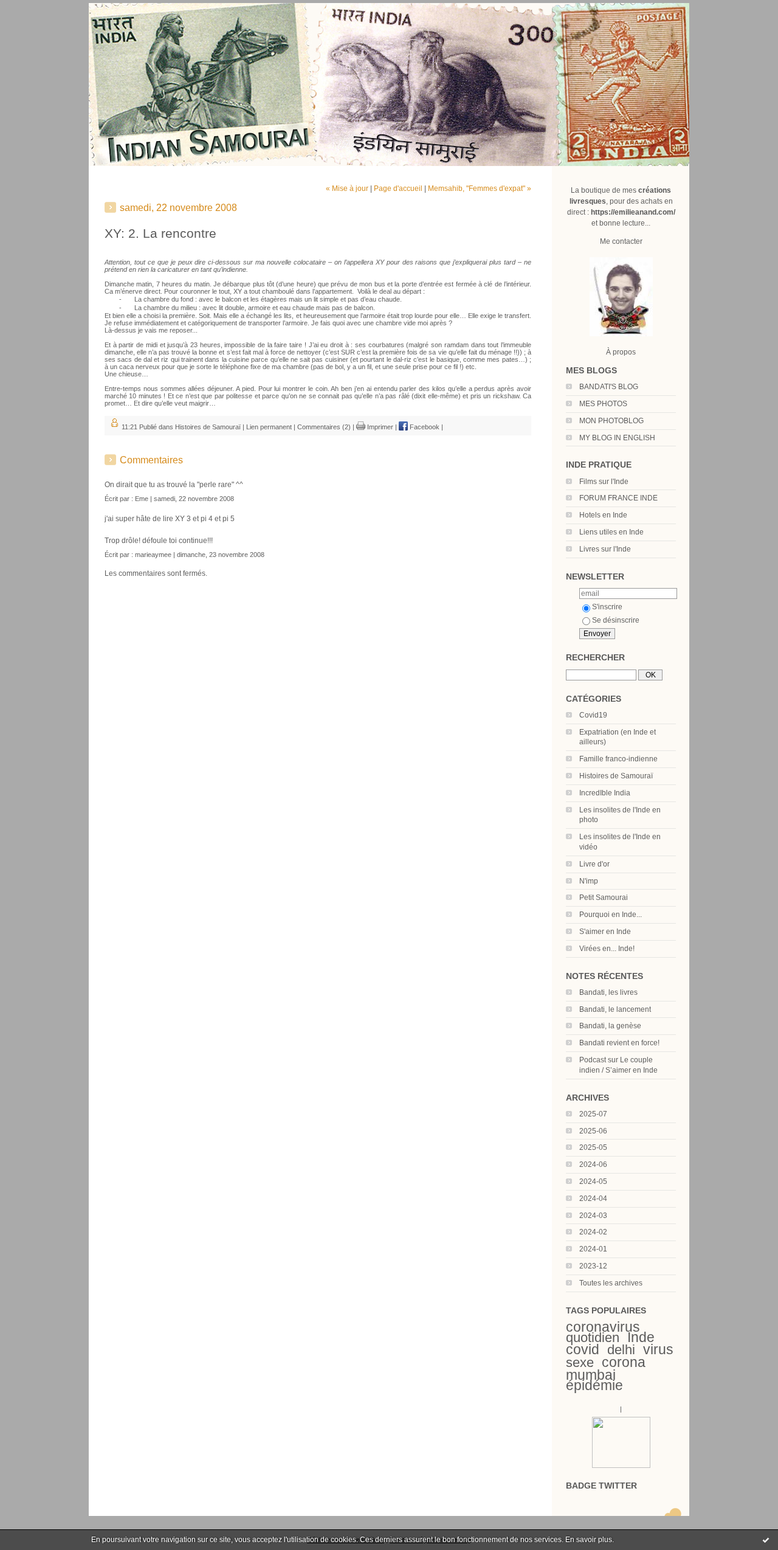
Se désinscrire (615, 620)
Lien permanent (269, 427)
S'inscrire (607, 607)
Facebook (423, 427)
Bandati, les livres (608, 992)
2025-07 (593, 1114)
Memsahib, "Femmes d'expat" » (479, 188)
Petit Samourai (603, 897)
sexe (580, 1362)
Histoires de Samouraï (616, 776)
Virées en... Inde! (607, 948)
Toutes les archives (610, 1283)
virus (658, 1349)
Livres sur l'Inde (605, 549)
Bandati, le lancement (615, 1009)
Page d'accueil (398, 188)
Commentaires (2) (324, 427)
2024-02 (593, 1232)
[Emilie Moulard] (621, 1465)
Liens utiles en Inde (611, 532)
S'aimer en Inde (605, 931)
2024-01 (593, 1249)
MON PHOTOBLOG (611, 421)
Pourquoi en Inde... (610, 914)
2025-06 (593, 1131)
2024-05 (593, 1181)
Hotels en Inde (603, 515)
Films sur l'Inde (603, 481)
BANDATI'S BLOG (608, 386)
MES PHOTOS (603, 404)
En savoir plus (588, 1539)
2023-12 (593, 1266)
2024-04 (593, 1198)
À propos (621, 352)
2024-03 (593, 1215)
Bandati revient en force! (619, 1043)
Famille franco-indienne (618, 759)
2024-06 (593, 1164)
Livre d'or (594, 864)
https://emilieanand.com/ (633, 212)
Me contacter (621, 241)
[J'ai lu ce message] (766, 1540)
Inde (641, 1337)
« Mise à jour (347, 188)
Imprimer (379, 427)
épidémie (594, 1385)
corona (623, 1362)
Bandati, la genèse (610, 1026)
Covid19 (593, 715)
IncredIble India (604, 793)
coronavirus (603, 1327)
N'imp (588, 881)
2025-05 (593, 1147)
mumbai (591, 1375)
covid (582, 1349)
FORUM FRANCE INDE (618, 498)
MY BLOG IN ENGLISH (617, 438)
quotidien (592, 1337)
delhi (621, 1349)
